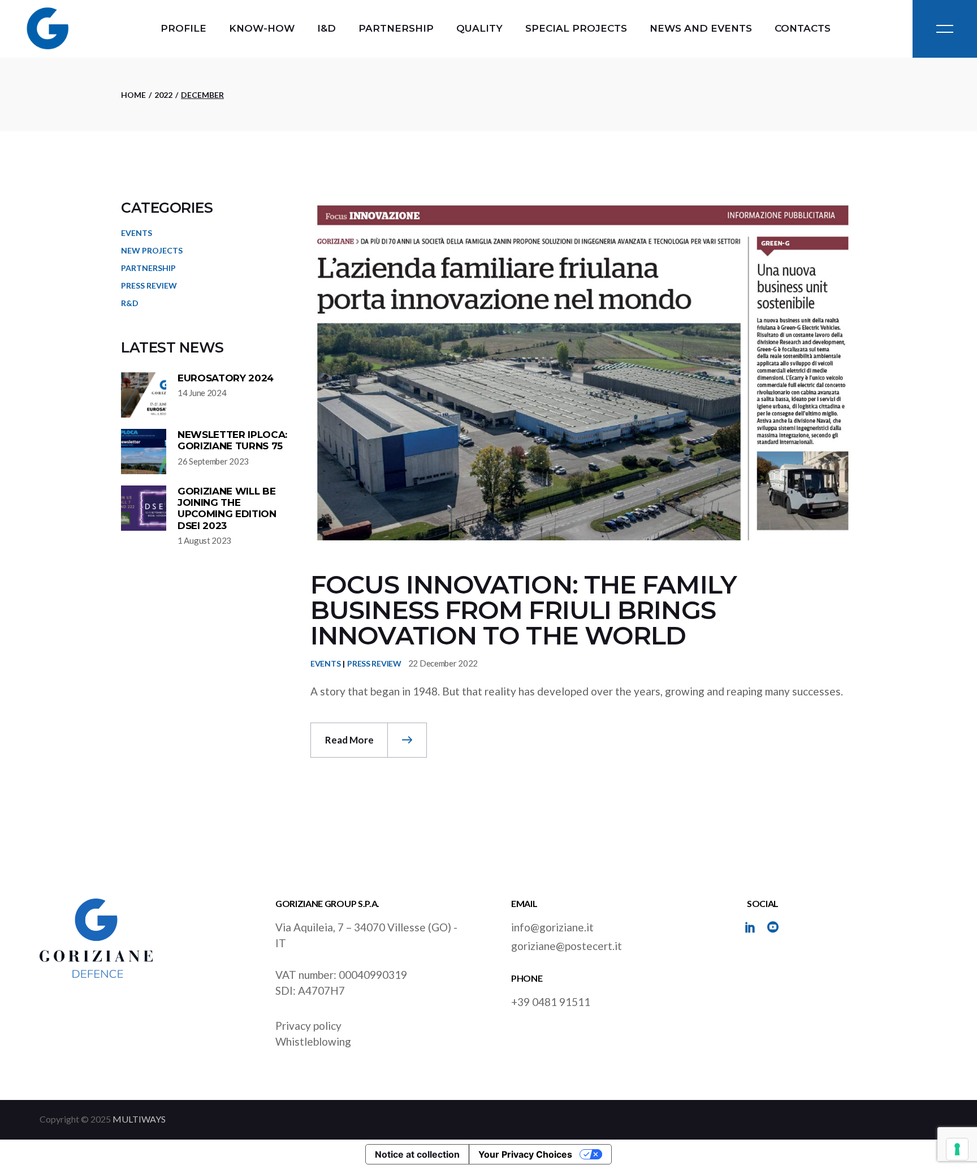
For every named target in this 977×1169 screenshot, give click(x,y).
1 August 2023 (204, 540)
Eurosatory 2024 (226, 378)
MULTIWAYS (139, 1119)
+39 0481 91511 (550, 1001)
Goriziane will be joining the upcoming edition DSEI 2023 (227, 508)
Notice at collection (417, 1154)
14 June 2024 (202, 393)
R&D (130, 303)
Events (325, 663)
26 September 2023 (213, 461)
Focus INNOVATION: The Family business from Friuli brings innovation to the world (523, 610)
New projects (152, 250)
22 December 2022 (443, 663)
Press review (374, 663)
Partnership (148, 268)
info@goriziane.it (552, 927)
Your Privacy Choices (525, 1154)
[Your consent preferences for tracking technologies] (957, 1149)
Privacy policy (308, 1025)
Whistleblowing (313, 1041)
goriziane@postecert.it (566, 945)
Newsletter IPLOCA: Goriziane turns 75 (232, 440)
